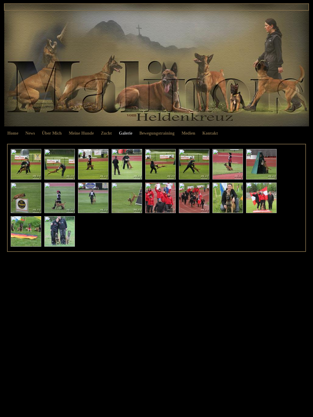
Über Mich (52, 133)
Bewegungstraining (157, 133)
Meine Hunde (81, 133)
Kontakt (210, 133)
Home (12, 133)
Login (171, 263)
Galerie (125, 133)
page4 (160, 263)
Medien (188, 133)
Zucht (106, 133)
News (30, 133)
